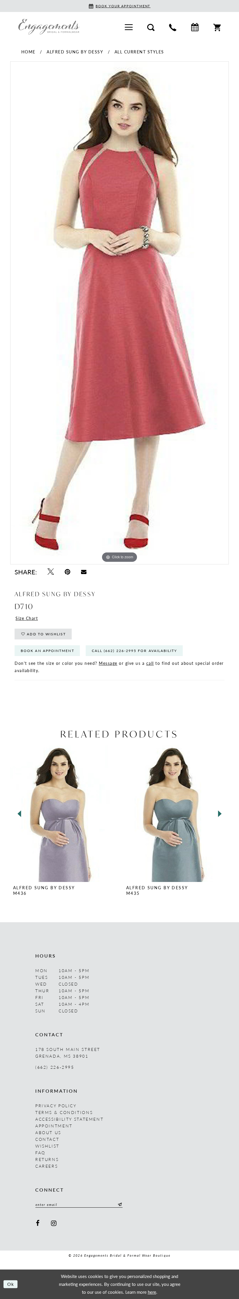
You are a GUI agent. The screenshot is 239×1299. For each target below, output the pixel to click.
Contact (47, 1139)
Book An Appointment (47, 650)
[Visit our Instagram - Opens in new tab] (54, 1223)
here (152, 1292)
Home (28, 52)
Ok (11, 1284)
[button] (128, 27)
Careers (46, 1166)
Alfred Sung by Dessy (75, 52)
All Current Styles (139, 52)
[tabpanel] (119, 313)
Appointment (54, 1126)
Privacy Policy (56, 1105)
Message (108, 663)
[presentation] (63, 813)
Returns (47, 1159)
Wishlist (47, 1146)
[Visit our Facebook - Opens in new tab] (38, 1223)
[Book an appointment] (195, 27)
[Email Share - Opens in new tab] (83, 571)
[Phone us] (173, 27)
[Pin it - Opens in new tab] (67, 571)
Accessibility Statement (69, 1119)
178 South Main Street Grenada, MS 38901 (67, 1052)
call (150, 663)
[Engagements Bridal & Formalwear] (49, 26)
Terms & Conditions (64, 1112)
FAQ (40, 1152)
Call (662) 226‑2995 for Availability (134, 650)
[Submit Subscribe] (119, 1204)
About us (48, 1132)
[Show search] (151, 27)
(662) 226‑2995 (54, 1067)
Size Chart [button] (26, 618)
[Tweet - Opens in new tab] (50, 571)
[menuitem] (128, 27)
